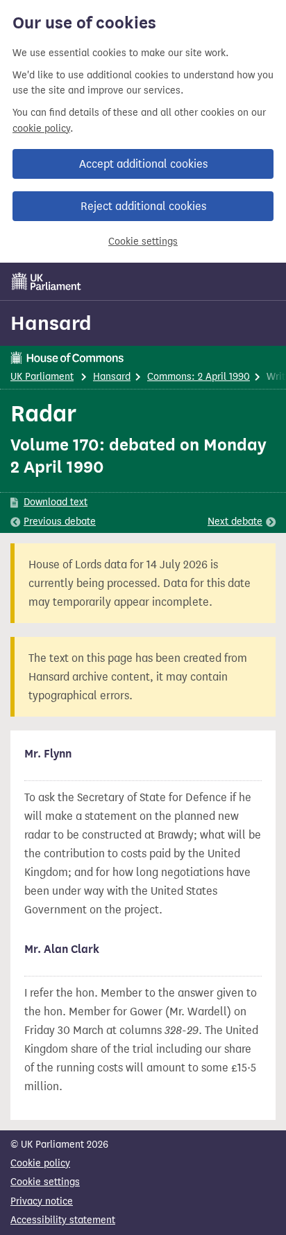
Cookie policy (40, 1163)
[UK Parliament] (46, 281)
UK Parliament (42, 377)
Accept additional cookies (143, 163)
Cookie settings (143, 241)
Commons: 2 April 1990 (198, 377)
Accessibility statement (62, 1220)
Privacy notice (41, 1201)
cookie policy (41, 128)
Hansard (51, 322)
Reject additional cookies (143, 206)
